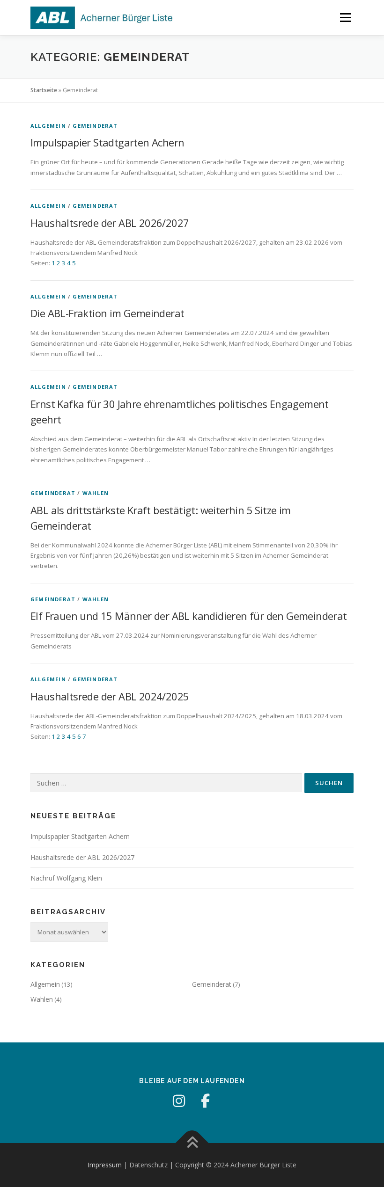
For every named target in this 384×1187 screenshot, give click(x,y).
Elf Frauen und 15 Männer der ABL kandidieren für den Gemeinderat (188, 616)
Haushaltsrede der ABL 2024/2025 (109, 696)
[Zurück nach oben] (192, 1143)
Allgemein (48, 125)
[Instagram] (179, 1101)
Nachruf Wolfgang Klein (66, 878)
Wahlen (95, 492)
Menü (345, 17)
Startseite (43, 90)
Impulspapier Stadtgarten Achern (107, 142)
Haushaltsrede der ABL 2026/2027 (109, 223)
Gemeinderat (95, 125)
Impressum (105, 1164)
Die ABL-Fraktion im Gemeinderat (107, 313)
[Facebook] (205, 1101)
